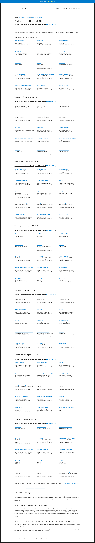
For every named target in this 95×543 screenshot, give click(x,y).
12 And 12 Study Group (20, 214)
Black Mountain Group (19, 40)
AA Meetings (57, 8)
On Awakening (40, 127)
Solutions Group (40, 278)
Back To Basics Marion (41, 104)
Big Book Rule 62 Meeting (20, 169)
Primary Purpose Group (20, 74)
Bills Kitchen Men (18, 116)
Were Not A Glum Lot (19, 472)
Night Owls (17, 127)
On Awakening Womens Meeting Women (67, 438)
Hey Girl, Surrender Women (42, 180)
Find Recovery (20, 8)
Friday (41, 27)
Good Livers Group (63, 51)
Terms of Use (28, 538)
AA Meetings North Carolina (36, 17)
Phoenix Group (40, 40)
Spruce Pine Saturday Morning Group (45, 396)
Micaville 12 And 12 (41, 85)
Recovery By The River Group (65, 74)
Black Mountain (68, 483)
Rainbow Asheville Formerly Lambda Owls (45, 74)
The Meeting (61, 331)
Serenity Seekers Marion (64, 40)
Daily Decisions (18, 407)
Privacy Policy (22, 538)
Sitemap (32, 538)
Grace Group (39, 309)
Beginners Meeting (62, 343)
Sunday (50, 27)
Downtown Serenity (41, 51)
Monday (22, 27)
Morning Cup (61, 116)
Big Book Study (18, 460)
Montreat (63, 483)
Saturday (45, 27)
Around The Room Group (20, 309)
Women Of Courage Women (64, 373)
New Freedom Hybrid (19, 362)
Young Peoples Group (63, 85)
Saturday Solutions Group (20, 385)
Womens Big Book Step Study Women (23, 85)
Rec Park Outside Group (20, 278)
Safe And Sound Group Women (43, 214)
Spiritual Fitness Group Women (65, 449)
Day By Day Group (19, 51)
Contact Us (51, 538)
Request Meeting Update (39, 538)
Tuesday (27, 27)
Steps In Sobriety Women (64, 203)
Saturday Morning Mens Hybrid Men (66, 407)
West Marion (74, 483)
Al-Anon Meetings (73, 8)
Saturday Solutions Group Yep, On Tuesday (68, 138)
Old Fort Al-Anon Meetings (40, 487)
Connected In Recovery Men (21, 180)
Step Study (61, 460)
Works (60, 385)
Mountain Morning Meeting (64, 472)
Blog (79, 8)
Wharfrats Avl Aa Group (63, 278)
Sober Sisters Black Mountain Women (23, 104)
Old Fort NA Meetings (30, 487)
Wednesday (32, 27)
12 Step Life (46, 538)
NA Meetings (64, 8)
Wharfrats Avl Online (63, 267)
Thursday (37, 27)
